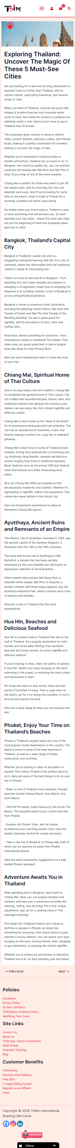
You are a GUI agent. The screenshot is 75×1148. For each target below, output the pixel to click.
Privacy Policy (11, 1002)
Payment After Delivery (17, 1074)
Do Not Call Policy (14, 1007)
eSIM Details (10, 1045)
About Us (8, 1036)
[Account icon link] (51, 8)
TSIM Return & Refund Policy (21, 1011)
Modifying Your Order (16, 1016)
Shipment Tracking (14, 1049)
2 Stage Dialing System (17, 1083)
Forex (6, 1092)
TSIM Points (10, 1070)
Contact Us (10, 1032)
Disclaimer (9, 998)
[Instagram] (13, 1124)
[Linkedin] (20, 1124)
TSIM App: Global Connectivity (22, 1041)
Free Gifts (9, 1079)
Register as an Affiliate (17, 1088)
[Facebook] (6, 1124)
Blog (5, 1054)
